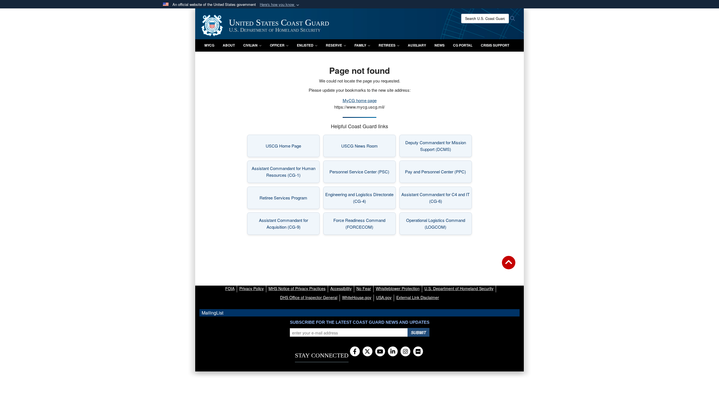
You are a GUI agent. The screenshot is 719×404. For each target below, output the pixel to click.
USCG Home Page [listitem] (293, 147)
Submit (418, 332)
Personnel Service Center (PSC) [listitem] (362, 173)
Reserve (334, 45)
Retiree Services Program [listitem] (290, 199)
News (439, 45)
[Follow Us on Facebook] (355, 352)
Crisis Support (495, 45)
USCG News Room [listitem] (368, 147)
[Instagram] (405, 352)
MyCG (209, 45)
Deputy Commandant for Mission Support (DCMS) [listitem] (438, 145)
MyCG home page (360, 100)
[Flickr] (418, 352)
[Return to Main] (508, 266)
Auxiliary (417, 45)
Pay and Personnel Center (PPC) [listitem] (438, 173)
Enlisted (305, 45)
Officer (277, 45)
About (229, 45)
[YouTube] (380, 352)
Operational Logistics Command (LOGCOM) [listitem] (439, 223)
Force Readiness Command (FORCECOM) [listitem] (364, 223)
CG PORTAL (462, 45)
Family (360, 45)
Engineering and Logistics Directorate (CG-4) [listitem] (360, 197)
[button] (280, 5)
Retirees (387, 45)
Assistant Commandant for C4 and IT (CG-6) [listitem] (436, 197)
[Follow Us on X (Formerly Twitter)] (367, 352)
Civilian (250, 45)
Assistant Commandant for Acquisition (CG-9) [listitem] (289, 223)
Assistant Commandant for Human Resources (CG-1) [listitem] (286, 171)
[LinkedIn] (393, 352)
